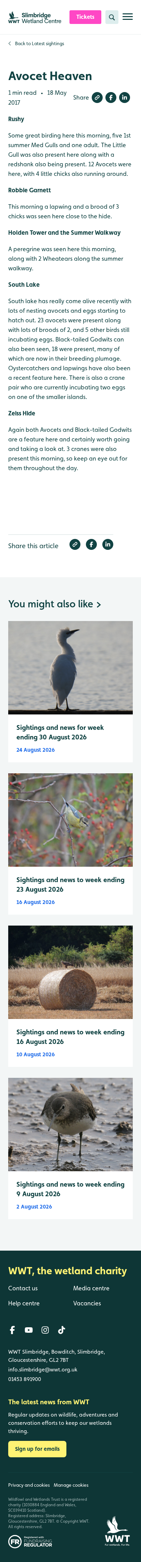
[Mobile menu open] (128, 19)
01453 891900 (24, 1379)
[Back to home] (117, 1510)
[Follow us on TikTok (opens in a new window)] (61, 1330)
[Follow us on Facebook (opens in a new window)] (12, 1330)
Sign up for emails (37, 1449)
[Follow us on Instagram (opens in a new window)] (45, 1330)
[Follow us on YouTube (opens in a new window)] (29, 1330)
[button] (97, 97)
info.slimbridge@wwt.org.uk (42, 1369)
